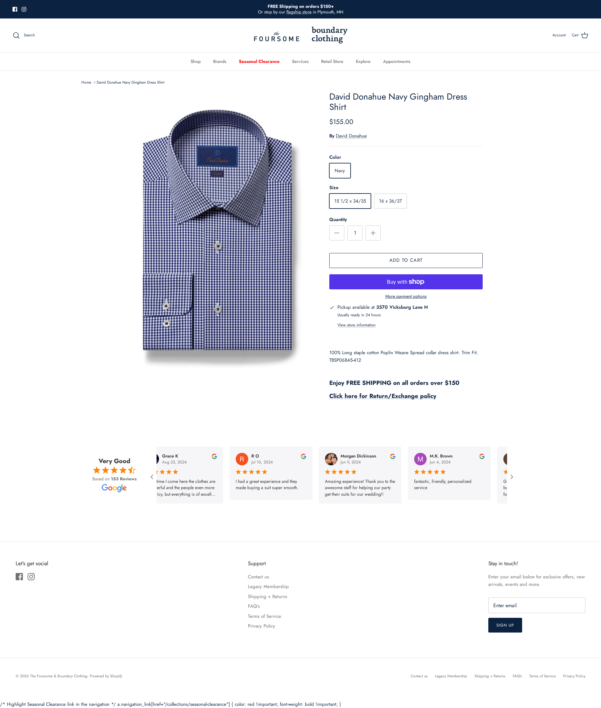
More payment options (406, 296)
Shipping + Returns (267, 596)
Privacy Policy (261, 626)
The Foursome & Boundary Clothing (58, 676)
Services (300, 61)
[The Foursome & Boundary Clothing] (300, 35)
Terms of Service (264, 616)
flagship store (298, 12)
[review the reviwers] (195, 456)
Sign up (505, 625)
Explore (363, 61)
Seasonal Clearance (259, 61)
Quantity (338, 219)
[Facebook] (15, 9)
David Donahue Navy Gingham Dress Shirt (130, 82)
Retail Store (332, 61)
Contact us (258, 576)
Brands (219, 61)
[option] (217, 232)
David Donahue (351, 135)
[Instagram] (24, 9)
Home (86, 82)
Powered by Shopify (106, 676)
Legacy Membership (268, 586)
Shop (196, 61)
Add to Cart (406, 260)
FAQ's (254, 606)
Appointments (396, 61)
